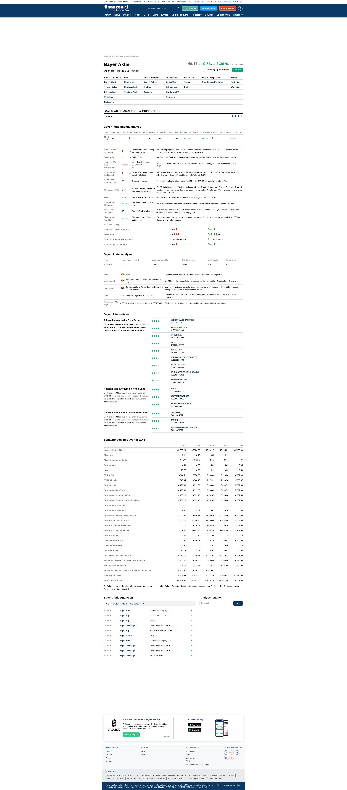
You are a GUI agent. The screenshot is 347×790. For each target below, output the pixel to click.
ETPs (155, 15)
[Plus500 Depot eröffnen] (119, 10)
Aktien (108, 15)
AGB (188, 761)
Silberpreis (131, 778)
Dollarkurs (109, 778)
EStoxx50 (175, 2)
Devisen (209, 15)
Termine (188, 82)
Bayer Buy (124, 615)
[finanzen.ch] (117, 7)
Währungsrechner (196, 778)
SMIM (130, 776)
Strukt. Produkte (179, 15)
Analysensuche (210, 597)
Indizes (127, 15)
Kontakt (108, 751)
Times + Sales (110, 87)
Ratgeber (237, 15)
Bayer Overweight (128, 625)
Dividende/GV (172, 92)
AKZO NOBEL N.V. (179, 327)
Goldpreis (213, 776)
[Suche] (178, 8)
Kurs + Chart (110, 82)
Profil (186, 87)
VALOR (107, 71)
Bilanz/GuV (171, 82)
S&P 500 (196, 776)
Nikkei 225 (185, 776)
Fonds (137, 15)
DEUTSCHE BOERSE (180, 396)
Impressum (190, 751)
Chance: (108, 116)
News (117, 15)
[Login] (240, 8)
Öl (233, 2)
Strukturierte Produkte (212, 82)
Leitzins (218, 778)
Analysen (148, 87)
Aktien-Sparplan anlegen (217, 70)
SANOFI (174, 420)
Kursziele (148, 92)
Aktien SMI (110, 776)
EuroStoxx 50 (148, 776)
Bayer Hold (125, 610)
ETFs (146, 15)
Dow (132, 2)
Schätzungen (172, 87)
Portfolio (235, 82)
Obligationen (223, 15)
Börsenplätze (110, 92)
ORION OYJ (176, 412)
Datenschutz (191, 755)
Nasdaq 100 (173, 776)
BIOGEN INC (176, 350)
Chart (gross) (130, 82)
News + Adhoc (150, 82)
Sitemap (109, 761)
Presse (108, 758)
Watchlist (235, 87)
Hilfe (143, 751)
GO (238, 603)
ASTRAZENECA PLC (180, 379)
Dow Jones (161, 776)
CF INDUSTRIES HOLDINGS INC (185, 372)
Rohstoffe (197, 15)
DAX (145, 2)
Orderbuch (109, 97)
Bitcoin (205, 2)
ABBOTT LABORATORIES (182, 320)
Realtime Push (130, 92)
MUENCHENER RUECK (181, 403)
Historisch (109, 102)
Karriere (108, 755)
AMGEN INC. (176, 335)
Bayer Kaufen (126, 635)
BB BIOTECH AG (178, 365)
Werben (144, 755)
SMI (106, 2)
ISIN (124, 71)
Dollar (220, 2)
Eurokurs (120, 778)
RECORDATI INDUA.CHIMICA (184, 427)
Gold (190, 2)
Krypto (164, 15)
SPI (119, 2)
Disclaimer (190, 758)
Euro (159, 2)
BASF (173, 342)
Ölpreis (210, 778)
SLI (124, 776)
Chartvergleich (131, 87)
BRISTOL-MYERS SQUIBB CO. (184, 357)
